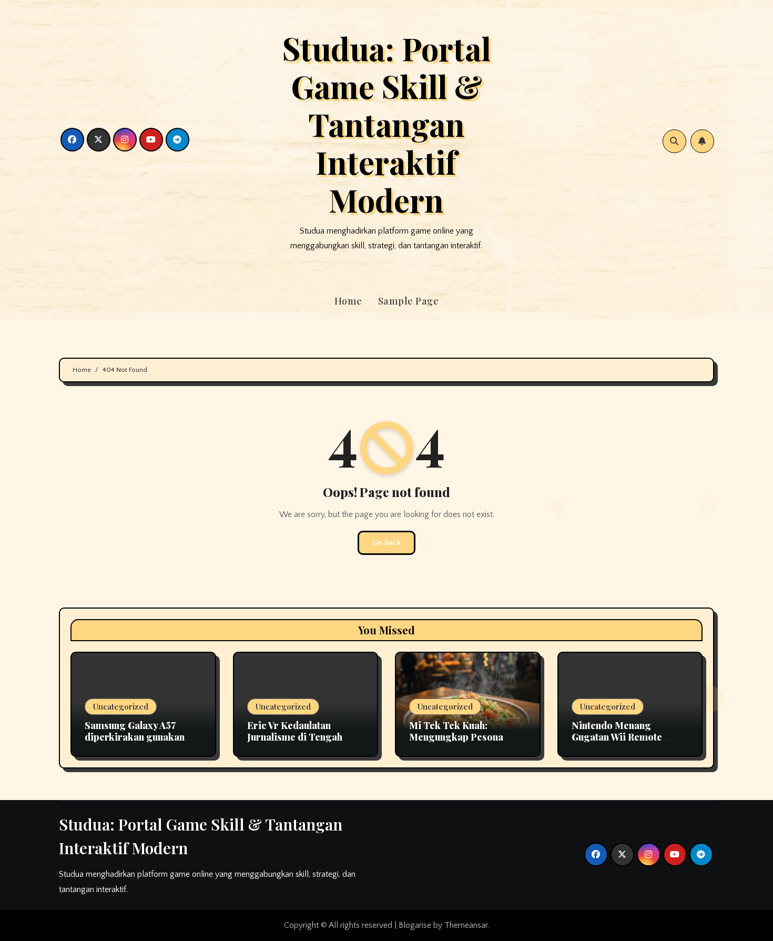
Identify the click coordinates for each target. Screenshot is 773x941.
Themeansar (465, 925)
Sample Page (408, 301)
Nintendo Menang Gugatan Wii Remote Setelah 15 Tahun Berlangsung (617, 742)
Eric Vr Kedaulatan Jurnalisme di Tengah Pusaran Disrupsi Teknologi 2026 (294, 742)
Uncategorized (120, 706)
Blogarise (415, 925)
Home (348, 301)
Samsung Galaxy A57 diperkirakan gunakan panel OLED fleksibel (135, 736)
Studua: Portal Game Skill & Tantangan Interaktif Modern (386, 123)
